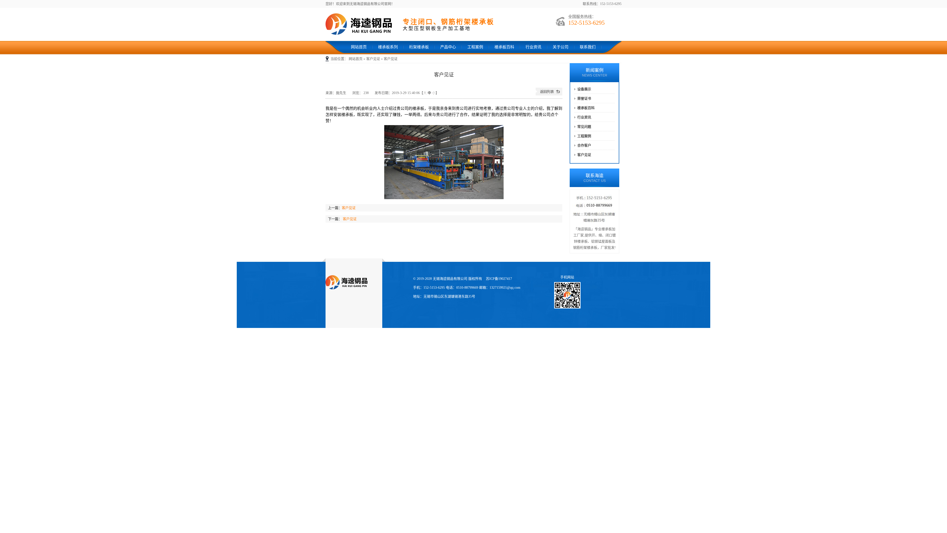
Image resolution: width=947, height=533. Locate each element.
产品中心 (448, 47)
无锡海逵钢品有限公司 (363, 25)
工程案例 (475, 47)
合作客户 (584, 145)
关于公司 (560, 47)
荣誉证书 (584, 98)
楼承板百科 (504, 47)
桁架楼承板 (419, 47)
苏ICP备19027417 (499, 279)
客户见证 (373, 59)
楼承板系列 (388, 47)
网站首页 (359, 47)
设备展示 (584, 89)
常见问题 (584, 127)
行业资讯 (533, 47)
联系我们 (588, 47)
